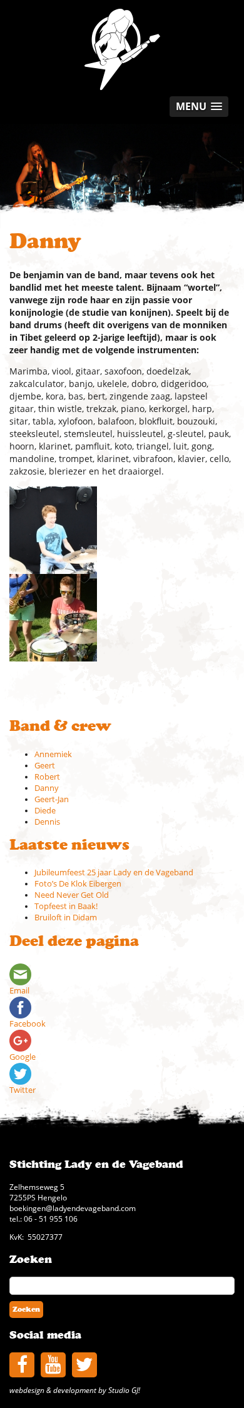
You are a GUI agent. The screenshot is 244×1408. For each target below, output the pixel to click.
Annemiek (53, 754)
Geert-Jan (51, 799)
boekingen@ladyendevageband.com (72, 1208)
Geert (44, 765)
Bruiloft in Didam (65, 917)
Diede (45, 810)
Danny (46, 788)
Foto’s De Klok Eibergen (77, 883)
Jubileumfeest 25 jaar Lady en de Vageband (113, 872)
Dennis (47, 822)
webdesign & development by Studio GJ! (74, 1390)
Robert (47, 777)
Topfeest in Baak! (66, 906)
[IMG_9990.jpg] (53, 617)
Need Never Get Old (71, 895)
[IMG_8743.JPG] (53, 529)
